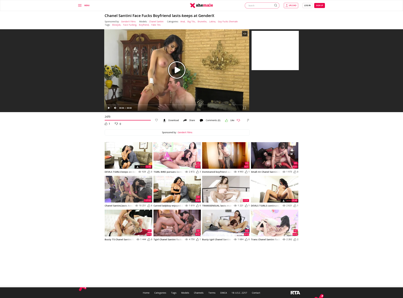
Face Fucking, (130, 24)
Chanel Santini (156, 21)
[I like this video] (226, 120)
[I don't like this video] (240, 120)
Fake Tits (156, 24)
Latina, (212, 21)
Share (192, 120)
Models (185, 292)
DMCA (223, 292)
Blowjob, (116, 24)
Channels (199, 292)
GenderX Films (128, 21)
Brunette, (202, 21)
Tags (173, 292)
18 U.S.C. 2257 (239, 292)
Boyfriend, (144, 24)
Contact (256, 292)
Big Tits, (191, 21)
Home (146, 292)
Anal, (182, 21)
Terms (212, 292)
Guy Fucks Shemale (228, 21)
